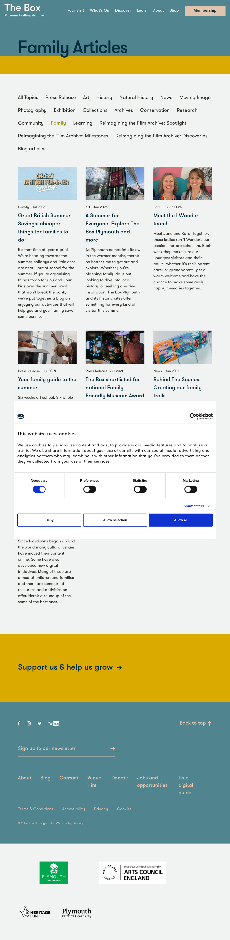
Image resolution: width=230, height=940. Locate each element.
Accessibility (73, 808)
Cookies (124, 808)
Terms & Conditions (35, 808)
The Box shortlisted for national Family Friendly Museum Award (115, 388)
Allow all (181, 520)
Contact (69, 778)
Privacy (101, 808)
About (158, 11)
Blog (45, 778)
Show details (194, 506)
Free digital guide (186, 786)
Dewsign (78, 823)
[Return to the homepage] (22, 7)
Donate (119, 778)
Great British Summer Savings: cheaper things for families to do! (44, 228)
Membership (205, 11)
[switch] (89, 489)
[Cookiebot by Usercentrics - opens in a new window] (193, 416)
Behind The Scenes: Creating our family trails (177, 388)
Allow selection (115, 520)
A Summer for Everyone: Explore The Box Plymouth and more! (112, 228)
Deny (49, 520)
